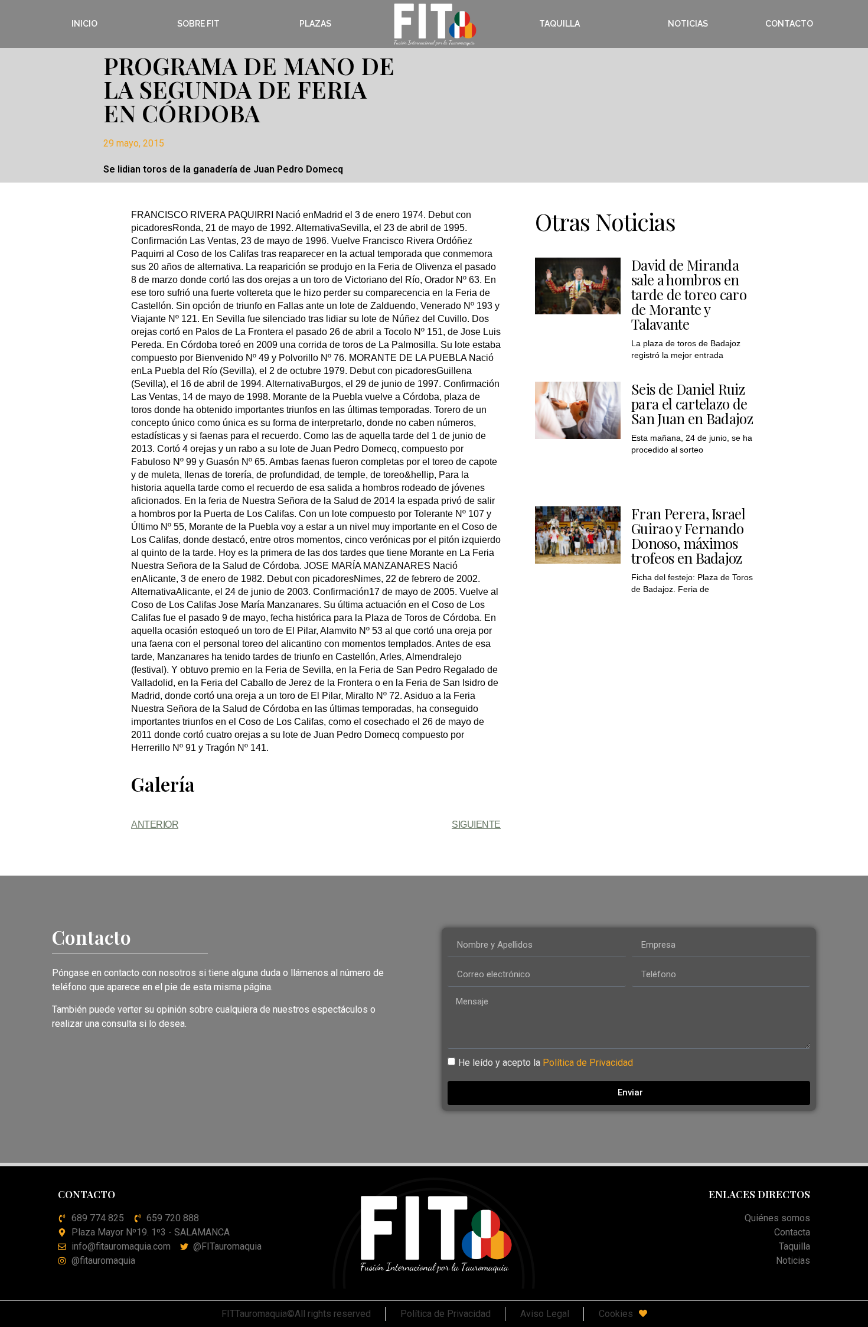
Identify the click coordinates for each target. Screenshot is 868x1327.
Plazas (315, 23)
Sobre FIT (198, 23)
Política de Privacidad (588, 1062)
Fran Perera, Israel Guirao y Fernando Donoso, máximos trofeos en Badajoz (688, 535)
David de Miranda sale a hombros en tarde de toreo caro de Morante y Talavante (688, 294)
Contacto (789, 23)
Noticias (688, 23)
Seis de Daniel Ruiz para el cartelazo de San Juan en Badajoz (692, 403)
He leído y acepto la (545, 1062)
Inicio (84, 23)
